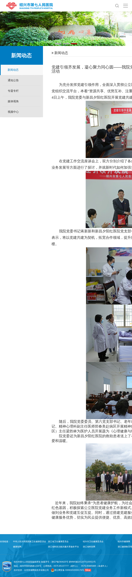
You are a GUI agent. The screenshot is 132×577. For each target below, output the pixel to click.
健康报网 (17, 546)
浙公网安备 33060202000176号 (69, 570)
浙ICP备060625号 (60, 562)
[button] (58, 43)
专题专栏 (13, 90)
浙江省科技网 (89, 546)
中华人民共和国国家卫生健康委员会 (29, 541)
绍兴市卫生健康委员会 (93, 541)
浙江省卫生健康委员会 (58, 541)
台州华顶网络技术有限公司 (36, 570)
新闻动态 (13, 69)
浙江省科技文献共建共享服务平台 (63, 546)
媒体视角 (13, 101)
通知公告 (13, 80)
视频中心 (13, 111)
